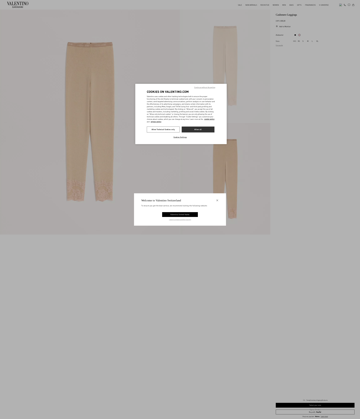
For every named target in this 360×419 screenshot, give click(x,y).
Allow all (198, 129)
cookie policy (209, 119)
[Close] (217, 200)
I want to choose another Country (180, 219)
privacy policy (156, 122)
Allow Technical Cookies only (163, 129)
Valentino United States (180, 214)
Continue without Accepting (204, 87)
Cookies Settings (180, 137)
